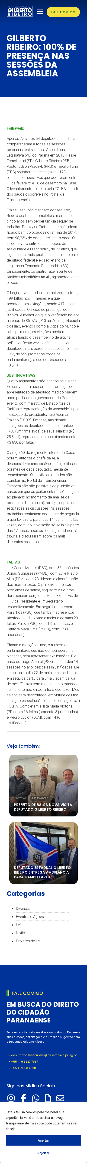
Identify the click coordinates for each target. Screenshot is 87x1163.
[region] (43, 1132)
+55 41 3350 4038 (23, 1068)
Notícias (22, 932)
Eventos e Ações (30, 916)
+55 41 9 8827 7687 (24, 1062)
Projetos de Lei (40, 798)
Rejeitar (43, 1153)
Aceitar (43, 1140)
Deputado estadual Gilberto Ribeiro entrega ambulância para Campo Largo (42, 872)
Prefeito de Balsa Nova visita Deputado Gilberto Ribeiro (43, 807)
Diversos (21, 798)
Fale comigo (63, 12)
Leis (19, 924)
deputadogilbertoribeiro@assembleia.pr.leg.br (44, 1055)
